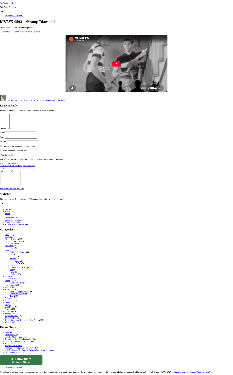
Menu (3, 11)
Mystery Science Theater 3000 (16, 224)
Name (2, 133)
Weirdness (9, 322)
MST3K (57, 100)
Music (7, 289)
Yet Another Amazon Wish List (12, 189)
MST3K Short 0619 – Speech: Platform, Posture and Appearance (30, 350)
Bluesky (8, 209)
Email (2, 137)
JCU (11, 248)
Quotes (7, 302)
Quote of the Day (11, 335)
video (63, 100)
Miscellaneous (10, 285)
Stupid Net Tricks (11, 316)
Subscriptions (10, 343)
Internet (13, 259)
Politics (7, 300)
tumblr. (7, 214)
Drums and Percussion (13, 220)
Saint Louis (9, 307)
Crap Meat (9, 332)
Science (8, 309)
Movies (8, 287)
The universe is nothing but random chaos (21, 339)
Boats (7, 235)
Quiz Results (15, 243)
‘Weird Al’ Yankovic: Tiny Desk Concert (20, 341)
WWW (17, 263)
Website (3, 142)
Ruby (12, 272)
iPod (11, 296)
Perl (11, 270)
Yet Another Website (8, 3)
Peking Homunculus (13, 222)
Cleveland (9, 246)
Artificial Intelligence (18, 252)
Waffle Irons (14, 278)
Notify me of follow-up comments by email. (20, 146)
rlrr (7, 100)
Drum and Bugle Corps (19, 292)
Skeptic (8, 313)
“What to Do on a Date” (29, 32)
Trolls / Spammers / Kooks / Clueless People (22, 320)
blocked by (24, 361)
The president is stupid (13, 346)
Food (7, 276)
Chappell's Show (11, 218)
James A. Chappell (181, 372)
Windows (13, 274)
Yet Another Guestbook (14, 16)
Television (50, 100)
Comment (4, 128)
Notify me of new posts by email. (15, 151)
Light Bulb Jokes (16, 283)
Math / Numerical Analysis (20, 267)
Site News (9, 311)
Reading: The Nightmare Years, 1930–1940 (21, 348)
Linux (12, 265)
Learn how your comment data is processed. (47, 159)
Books (7, 237)
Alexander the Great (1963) (15, 352)
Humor (42, 100)
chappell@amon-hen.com (199, 372)
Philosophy (9, 298)
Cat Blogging (15, 241)
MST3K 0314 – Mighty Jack (16, 337)
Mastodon (8, 211)
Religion (8, 305)
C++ (11, 254)
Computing (9, 250)
